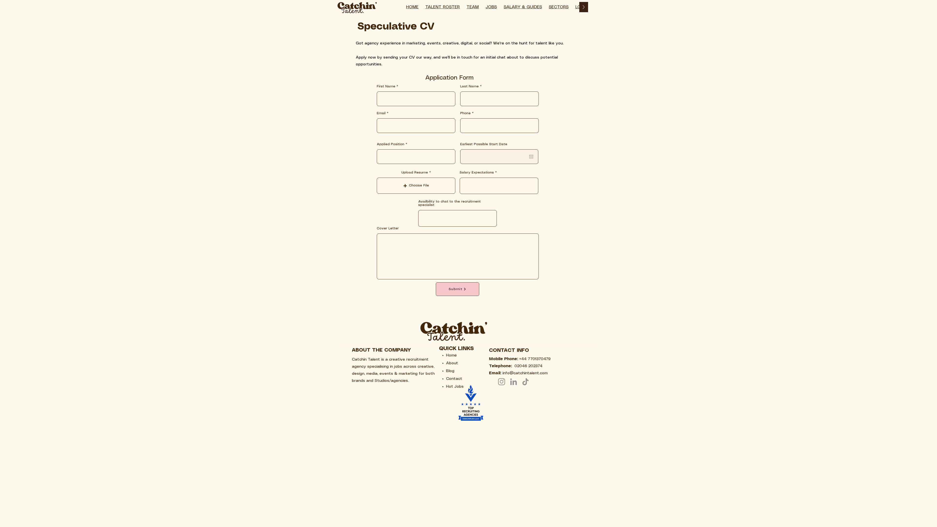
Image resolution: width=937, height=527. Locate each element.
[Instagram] (501, 381)
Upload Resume (414, 172)
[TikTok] (525, 381)
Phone (465, 113)
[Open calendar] (531, 157)
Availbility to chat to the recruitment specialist (449, 203)
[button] (558, 7)
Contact (454, 379)
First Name (386, 86)
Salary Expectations (477, 172)
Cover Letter (388, 228)
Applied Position (390, 144)
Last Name (469, 86)
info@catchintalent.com (525, 373)
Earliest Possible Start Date (483, 144)
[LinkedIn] (513, 381)
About (452, 363)
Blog (450, 371)
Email (381, 113)
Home (451, 355)
